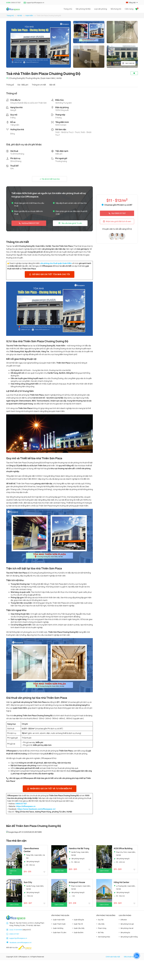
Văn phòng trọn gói (127, 924)
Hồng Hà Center (121, 882)
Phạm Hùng (102, 928)
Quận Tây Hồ (78, 924)
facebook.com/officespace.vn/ (21, 942)
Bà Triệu (101, 932)
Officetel (123, 920)
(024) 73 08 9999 (15, 930)
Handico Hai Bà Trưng (79, 848)
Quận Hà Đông (58, 928)
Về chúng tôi (116, 9)
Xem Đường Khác (104, 937)
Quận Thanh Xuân (59, 924)
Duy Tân (101, 920)
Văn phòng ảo (125, 932)
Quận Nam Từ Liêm (59, 932)
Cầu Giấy (101, 924)
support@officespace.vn (35, 2)
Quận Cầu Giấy (79, 928)
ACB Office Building (123, 848)
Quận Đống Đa (79, 920)
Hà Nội (19, 15)
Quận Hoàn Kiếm (59, 920)
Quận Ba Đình (78, 932)
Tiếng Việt (132, 2)
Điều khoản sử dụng (131, 957)
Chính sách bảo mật (113, 957)
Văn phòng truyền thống (129, 937)
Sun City (28, 882)
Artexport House (77, 882)
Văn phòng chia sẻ (126, 928)
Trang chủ (68, 9)
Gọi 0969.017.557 (118, 213)
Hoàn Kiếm (29, 15)
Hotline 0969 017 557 (30, 223)
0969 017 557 (16, 2)
